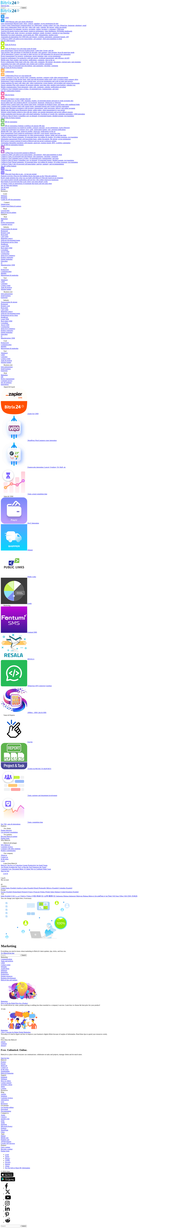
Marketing (4, 1001)
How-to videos (6, 1081)
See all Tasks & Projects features (11, 67)
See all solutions (6, 382)
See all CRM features (8, 41)
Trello (3, 1122)
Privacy (7, 1158)
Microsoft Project (6, 1126)
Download (4, 1109)
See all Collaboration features (10, 91)
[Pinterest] (7, 1216)
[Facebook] (6, 1188)
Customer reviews (7, 1098)
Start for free (5, 6)
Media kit (4, 1066)
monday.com (5, 1119)
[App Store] (7, 1176)
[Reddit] (7, 1222)
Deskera (3, 1128)
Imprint (7, 1164)
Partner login (5, 1151)
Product (3, 1062)
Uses (2, 1102)
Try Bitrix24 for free (7, 953)
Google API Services (8, 1143)
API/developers (6, 1141)
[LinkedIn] (7, 1211)
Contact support (6, 1083)
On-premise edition (7, 1107)
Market (3, 1136)
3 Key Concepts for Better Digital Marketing (16, 1032)
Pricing (3, 189)
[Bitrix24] (10, 4)
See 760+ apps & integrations (10, 824)
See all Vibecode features (9, 185)
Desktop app (5, 1140)
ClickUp (4, 1117)
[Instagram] (7, 1205)
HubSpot (4, 1124)
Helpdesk (4, 1077)
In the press (4, 1069)
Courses (3, 1088)
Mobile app (4, 1138)
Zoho (2, 1121)
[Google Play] (8, 1181)
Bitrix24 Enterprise (7, 1073)
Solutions (4, 1096)
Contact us (4, 1067)
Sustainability (5, 1071)
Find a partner (5, 1147)
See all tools (5, 187)
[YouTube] (8, 1199)
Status (3, 1086)
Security (8, 1162)
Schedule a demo (6, 1085)
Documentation (6, 1111)
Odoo (3, 1132)
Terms (7, 1156)
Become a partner (7, 1149)
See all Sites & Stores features (11, 118)
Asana (3, 1115)
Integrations (5, 384)
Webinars (4, 1079)
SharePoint (4, 1130)
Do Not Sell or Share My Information (17, 1168)
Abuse (7, 1166)
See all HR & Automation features (12, 145)
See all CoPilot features (8, 166)
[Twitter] (7, 1194)
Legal (7, 1154)
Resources (4, 1103)
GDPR (7, 1160)
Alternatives (5, 1100)
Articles (3, 1094)
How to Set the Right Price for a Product (14, 1003)
